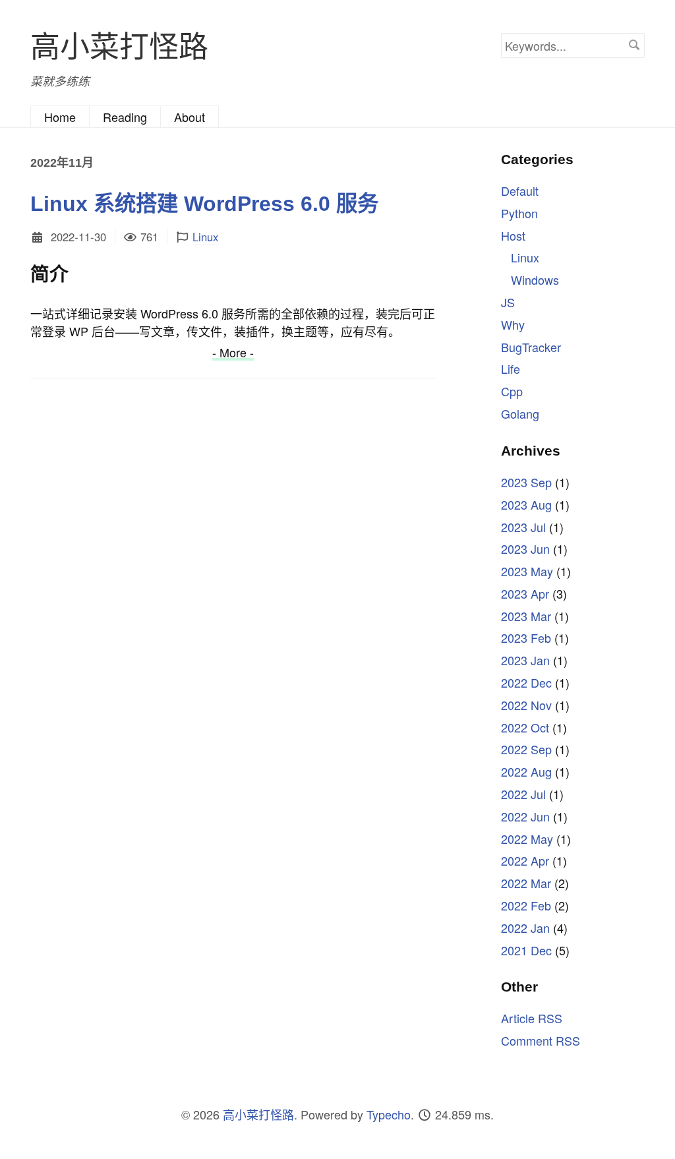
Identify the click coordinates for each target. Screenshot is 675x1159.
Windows (535, 279)
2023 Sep (526, 481)
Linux (205, 237)
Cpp (512, 391)
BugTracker (531, 346)
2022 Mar (526, 882)
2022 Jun (525, 816)
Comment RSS (540, 1040)
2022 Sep (526, 749)
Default (520, 190)
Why (513, 324)
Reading (125, 116)
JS (508, 302)
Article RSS (531, 1017)
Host (513, 235)
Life (510, 368)
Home (60, 116)
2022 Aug (526, 771)
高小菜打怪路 (119, 44)
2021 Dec (526, 950)
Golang (520, 413)
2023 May (527, 571)
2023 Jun (525, 548)
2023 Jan (525, 660)
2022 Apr (525, 860)
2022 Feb (526, 905)
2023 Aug (526, 504)
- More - (233, 352)
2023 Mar (526, 615)
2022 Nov (526, 704)
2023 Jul (523, 526)
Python (519, 213)
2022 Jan (525, 927)
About (189, 116)
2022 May (527, 838)
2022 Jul (523, 793)
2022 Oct (525, 727)
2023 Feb (526, 637)
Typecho (389, 1114)
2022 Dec (526, 682)
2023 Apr (525, 593)
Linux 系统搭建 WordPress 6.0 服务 (204, 204)
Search (634, 45)
